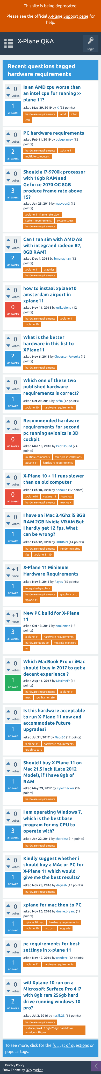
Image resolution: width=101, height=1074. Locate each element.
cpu (27, 119)
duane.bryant (65, 911)
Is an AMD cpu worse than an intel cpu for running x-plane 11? (52, 93)
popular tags (16, 1051)
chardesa (61, 838)
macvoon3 (62, 203)
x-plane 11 (32, 269)
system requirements (38, 220)
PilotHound (64, 446)
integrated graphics (37, 588)
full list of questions (71, 1045)
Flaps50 (60, 737)
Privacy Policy (14, 1065)
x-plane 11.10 (43, 554)
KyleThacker (65, 788)
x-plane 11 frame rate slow (42, 214)
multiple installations (68, 457)
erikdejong (63, 307)
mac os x (65, 502)
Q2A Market (34, 1069)
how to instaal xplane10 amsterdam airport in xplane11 (49, 294)
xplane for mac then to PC (52, 904)
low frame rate (45, 697)
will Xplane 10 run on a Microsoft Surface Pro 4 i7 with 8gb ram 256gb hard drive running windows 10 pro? (52, 995)
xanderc (62, 957)
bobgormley (64, 139)
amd (63, 114)
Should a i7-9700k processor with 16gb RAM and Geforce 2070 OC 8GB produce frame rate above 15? (54, 184)
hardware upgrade (37, 642)
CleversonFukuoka (67, 356)
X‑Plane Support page (68, 16)
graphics (49, 269)
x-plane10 (31, 496)
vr (26, 648)
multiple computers (37, 156)
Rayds (58, 581)
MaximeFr (63, 680)
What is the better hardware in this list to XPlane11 (48, 343)
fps (27, 554)
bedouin (61, 489)
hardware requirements (40, 114)
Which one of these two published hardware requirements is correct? (51, 387)
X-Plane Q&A (36, 41)
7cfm (59, 401)
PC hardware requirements (53, 132)
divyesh (61, 885)
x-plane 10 (32, 324)
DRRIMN (62, 542)
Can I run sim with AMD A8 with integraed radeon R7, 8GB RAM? (52, 245)
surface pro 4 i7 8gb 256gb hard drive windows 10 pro (49, 1030)
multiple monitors (65, 642)
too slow (66, 496)
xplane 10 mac (34, 922)
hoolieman (62, 625)
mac (28, 697)
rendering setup (70, 548)
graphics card (68, 594)
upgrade (65, 928)
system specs (65, 220)
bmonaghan (62, 258)
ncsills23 (59, 1015)
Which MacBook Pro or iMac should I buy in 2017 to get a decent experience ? (54, 668)
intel (74, 114)
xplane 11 (66, 150)
